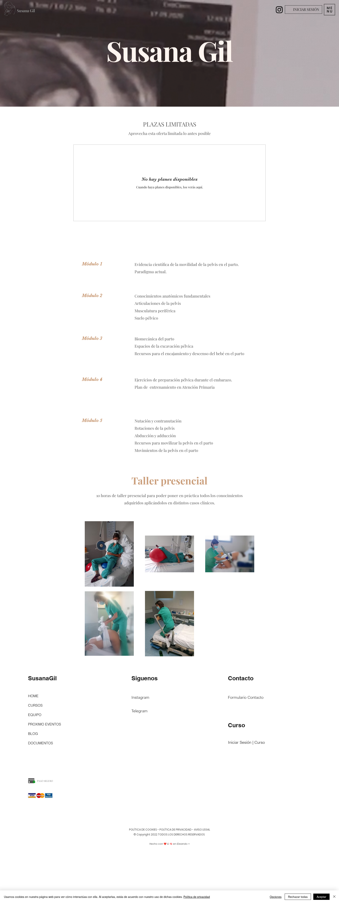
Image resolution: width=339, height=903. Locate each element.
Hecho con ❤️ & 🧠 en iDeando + (169, 843)
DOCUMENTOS (40, 743)
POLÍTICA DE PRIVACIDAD (175, 830)
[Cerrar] (334, 897)
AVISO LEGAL (202, 830)
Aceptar (321, 897)
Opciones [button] (276, 897)
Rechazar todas (298, 897)
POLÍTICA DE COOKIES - (144, 830)
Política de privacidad (196, 897)
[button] (329, 9)
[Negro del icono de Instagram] (279, 9)
